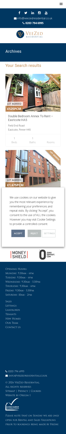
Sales (8, 301)
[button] (61, 4)
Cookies (36, 391)
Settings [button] (49, 233)
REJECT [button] (34, 233)
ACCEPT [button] (18, 233)
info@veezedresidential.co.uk (34, 18)
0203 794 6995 (34, 23)
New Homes (13, 319)
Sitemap (10, 391)
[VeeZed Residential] (33, 35)
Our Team (11, 323)
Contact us (13, 327)
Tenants (10, 314)
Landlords (12, 310)
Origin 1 (24, 395)
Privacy (23, 391)
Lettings (11, 306)
